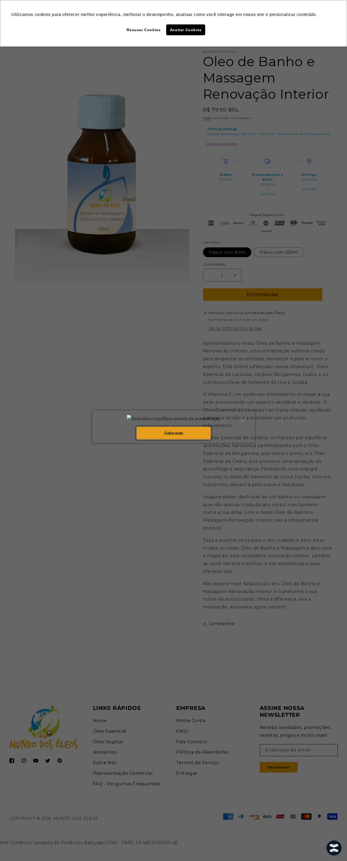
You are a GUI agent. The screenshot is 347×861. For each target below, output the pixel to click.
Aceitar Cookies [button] (186, 30)
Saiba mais (173, 433)
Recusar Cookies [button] (143, 30)
